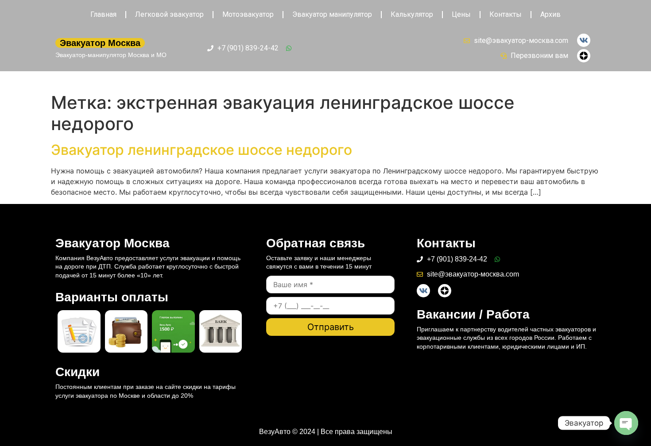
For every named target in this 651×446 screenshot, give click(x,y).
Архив (550, 14)
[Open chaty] (626, 423)
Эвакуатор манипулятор (332, 14)
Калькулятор (412, 14)
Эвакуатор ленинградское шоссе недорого (201, 149)
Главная (103, 14)
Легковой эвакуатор (169, 14)
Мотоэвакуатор (248, 14)
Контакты (505, 14)
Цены (461, 14)
